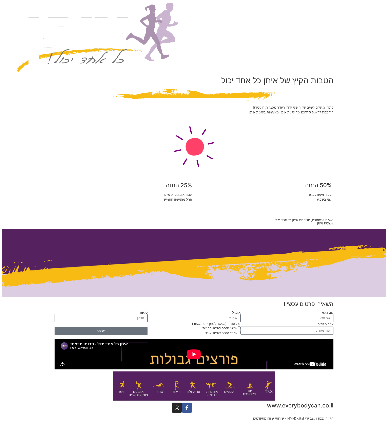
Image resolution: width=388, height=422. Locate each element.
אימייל (236, 312)
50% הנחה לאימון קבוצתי (219, 328)
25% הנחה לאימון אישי (221, 333)
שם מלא (327, 312)
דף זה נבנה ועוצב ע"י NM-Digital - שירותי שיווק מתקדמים (293, 418)
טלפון (144, 312)
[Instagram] (177, 408)
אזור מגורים (325, 324)
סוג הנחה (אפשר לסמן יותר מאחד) (216, 323)
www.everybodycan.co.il (300, 405)
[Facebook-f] (187, 408)
